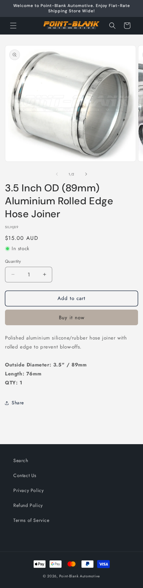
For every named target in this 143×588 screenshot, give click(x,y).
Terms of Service (31, 520)
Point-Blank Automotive (79, 576)
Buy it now (71, 317)
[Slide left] (57, 174)
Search (20, 460)
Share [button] (18, 402)
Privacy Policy (28, 490)
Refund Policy (28, 505)
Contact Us (25, 475)
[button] (13, 25)
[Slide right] (86, 174)
